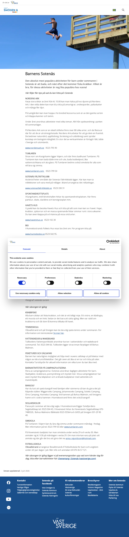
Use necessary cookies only (27, 293)
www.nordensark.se (34, 147)
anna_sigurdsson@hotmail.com (81, 438)
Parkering (113, 498)
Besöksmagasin (94, 484)
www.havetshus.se (34, 220)
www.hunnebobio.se (35, 234)
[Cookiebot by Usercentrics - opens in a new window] (108, 242)
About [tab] (102, 249)
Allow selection (64, 293)
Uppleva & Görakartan (113, 491)
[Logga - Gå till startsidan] (12, 10)
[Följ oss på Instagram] (8, 490)
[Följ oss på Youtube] (8, 499)
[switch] (50, 283)
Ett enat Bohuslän (72, 490)
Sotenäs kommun (49, 490)
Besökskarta (93, 495)
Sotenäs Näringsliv (50, 495)
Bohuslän (69, 484)
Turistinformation (24, 484)
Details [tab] (64, 249)
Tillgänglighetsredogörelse (28, 490)
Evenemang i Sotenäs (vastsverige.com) (77, 458)
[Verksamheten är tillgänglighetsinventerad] (8, 507)
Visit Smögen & (48, 487)
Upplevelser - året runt (95, 491)
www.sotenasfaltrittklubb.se (38, 188)
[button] (64, 42)
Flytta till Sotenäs (116, 487)
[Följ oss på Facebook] (8, 482)
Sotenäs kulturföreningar (72, 493)
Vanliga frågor (23, 487)
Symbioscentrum (49, 493)
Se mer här (58, 333)
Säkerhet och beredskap (27, 492)
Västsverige (70, 487)
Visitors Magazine (95, 487)
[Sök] (123, 10)
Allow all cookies (101, 293)
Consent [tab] (26, 249)
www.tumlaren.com (34, 171)
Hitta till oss (114, 495)
